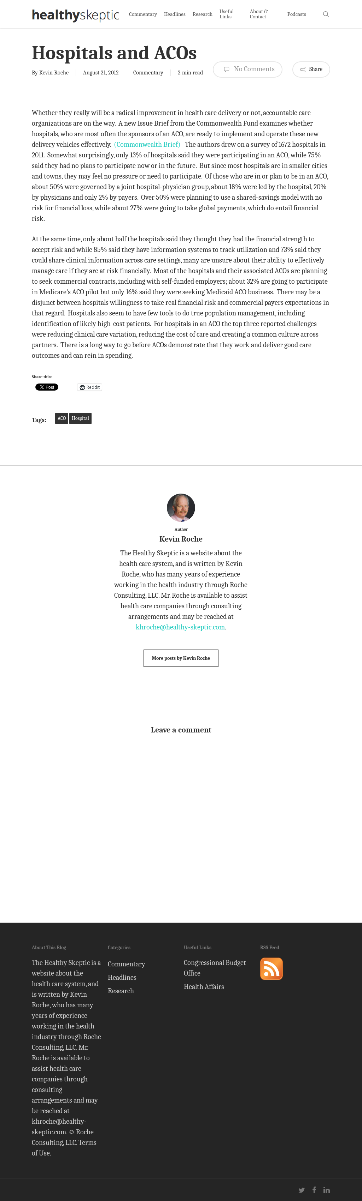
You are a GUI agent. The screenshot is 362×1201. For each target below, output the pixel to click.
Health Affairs (204, 987)
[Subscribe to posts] (271, 983)
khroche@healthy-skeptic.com (180, 627)
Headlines (122, 977)
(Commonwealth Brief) (147, 144)
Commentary (148, 73)
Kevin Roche (54, 73)
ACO (62, 418)
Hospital (80, 418)
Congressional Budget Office (215, 968)
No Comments (254, 69)
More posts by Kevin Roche (181, 658)
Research (121, 991)
